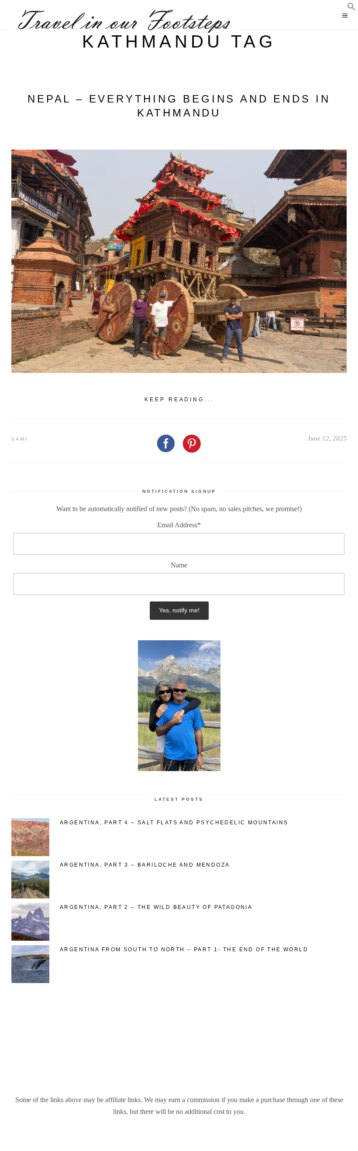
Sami (19, 439)
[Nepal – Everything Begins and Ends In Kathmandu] (179, 261)
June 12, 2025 (327, 438)
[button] (351, 8)
